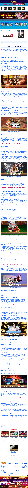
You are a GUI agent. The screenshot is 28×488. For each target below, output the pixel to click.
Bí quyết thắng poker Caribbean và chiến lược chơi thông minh (14, 438)
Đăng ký (10, 4)
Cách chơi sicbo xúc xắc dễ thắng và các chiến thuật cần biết (14, 452)
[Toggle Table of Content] (26, 42)
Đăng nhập (5, 4)
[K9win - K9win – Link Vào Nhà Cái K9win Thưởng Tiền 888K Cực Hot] (14, 1)
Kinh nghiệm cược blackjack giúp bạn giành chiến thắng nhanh (4, 438)
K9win (1, 49)
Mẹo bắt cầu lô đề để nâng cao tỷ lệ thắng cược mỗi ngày (23, 438)
